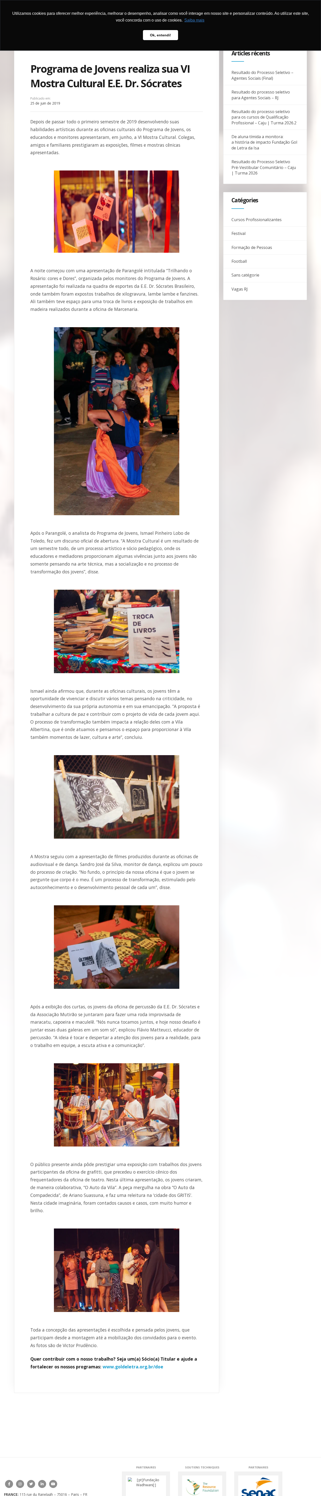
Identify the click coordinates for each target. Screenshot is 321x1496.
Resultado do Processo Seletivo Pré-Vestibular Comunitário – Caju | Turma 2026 (263, 167)
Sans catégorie (245, 275)
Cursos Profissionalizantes (256, 219)
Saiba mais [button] (194, 20)
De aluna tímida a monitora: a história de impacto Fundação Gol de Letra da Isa (264, 142)
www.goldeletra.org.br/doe (133, 1367)
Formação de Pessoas (251, 247)
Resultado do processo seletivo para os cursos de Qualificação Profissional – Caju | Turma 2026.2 (263, 117)
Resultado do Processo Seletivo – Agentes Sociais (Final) (262, 75)
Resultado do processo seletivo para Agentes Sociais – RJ (260, 94)
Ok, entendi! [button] (160, 35)
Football (239, 261)
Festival (238, 233)
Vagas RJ (239, 289)
